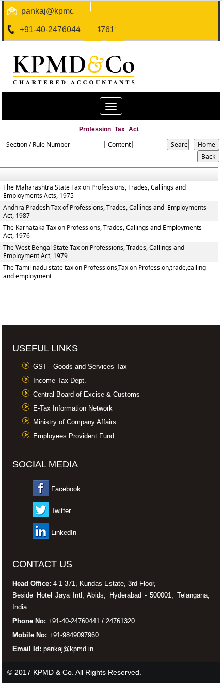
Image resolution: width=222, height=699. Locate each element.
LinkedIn (63, 532)
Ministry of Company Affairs (74, 422)
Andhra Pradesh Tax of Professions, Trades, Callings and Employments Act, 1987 (105, 211)
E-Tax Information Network (73, 408)
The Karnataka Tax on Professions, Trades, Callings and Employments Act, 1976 (102, 232)
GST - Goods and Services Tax (80, 366)
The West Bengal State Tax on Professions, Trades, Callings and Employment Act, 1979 (93, 252)
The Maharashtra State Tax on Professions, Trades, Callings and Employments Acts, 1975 (94, 191)
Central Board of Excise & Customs (86, 394)
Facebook (66, 489)
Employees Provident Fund (73, 436)
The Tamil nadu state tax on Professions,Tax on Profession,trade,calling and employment (104, 272)
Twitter (61, 511)
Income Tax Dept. (59, 380)
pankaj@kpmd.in (52, 11)
